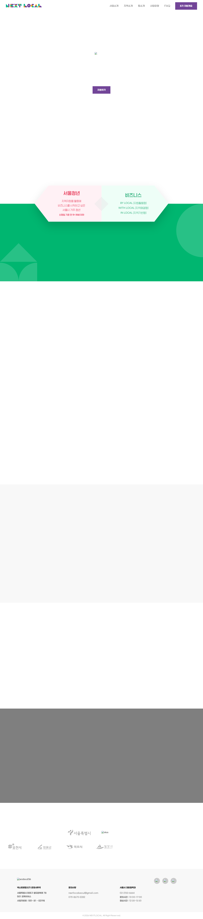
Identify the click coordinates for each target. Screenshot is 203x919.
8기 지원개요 (186, 6)
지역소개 (128, 5)
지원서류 (90, 773)
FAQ (167, 5)
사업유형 (154, 5)
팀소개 (141, 5)
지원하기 (101, 90)
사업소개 (114, 5)
